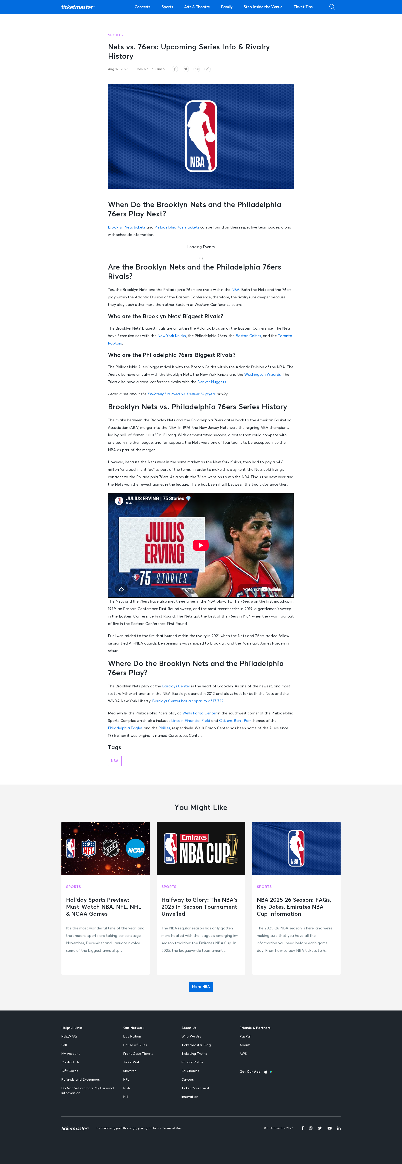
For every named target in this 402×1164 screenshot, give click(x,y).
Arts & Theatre (197, 7)
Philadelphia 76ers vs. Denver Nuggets (181, 394)
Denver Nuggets (212, 382)
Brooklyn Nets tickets (127, 227)
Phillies (164, 728)
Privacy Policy (192, 1062)
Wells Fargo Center (199, 713)
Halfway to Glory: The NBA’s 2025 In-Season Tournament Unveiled (199, 907)
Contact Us (70, 1062)
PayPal (245, 1036)
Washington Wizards (262, 374)
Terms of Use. (172, 1128)
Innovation (189, 1097)
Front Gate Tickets (138, 1053)
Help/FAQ (69, 1036)
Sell (64, 1045)
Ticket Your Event (195, 1088)
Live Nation (132, 1036)
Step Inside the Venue (263, 7)
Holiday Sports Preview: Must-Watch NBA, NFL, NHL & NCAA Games (104, 907)
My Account (70, 1053)
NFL (126, 1079)
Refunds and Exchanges (80, 1079)
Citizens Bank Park (235, 721)
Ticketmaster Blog (196, 1045)
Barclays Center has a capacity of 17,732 (187, 701)
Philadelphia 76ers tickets (176, 227)
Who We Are (191, 1036)
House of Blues (135, 1045)
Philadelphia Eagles (125, 728)
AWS (243, 1053)
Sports (167, 7)
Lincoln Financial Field (190, 721)
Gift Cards (69, 1071)
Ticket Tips (303, 7)
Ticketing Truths (194, 1053)
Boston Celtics (248, 336)
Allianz (245, 1045)
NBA (235, 290)
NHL (126, 1097)
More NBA (201, 987)
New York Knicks (171, 336)
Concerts (143, 7)
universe (129, 1071)
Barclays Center (176, 686)
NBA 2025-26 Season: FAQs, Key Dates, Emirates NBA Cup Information (294, 907)
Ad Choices (190, 1071)
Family (226, 7)
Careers (187, 1079)
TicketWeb (131, 1062)
